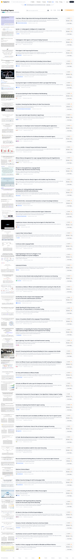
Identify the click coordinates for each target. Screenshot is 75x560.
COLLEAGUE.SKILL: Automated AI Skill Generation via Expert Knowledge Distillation (37, 201)
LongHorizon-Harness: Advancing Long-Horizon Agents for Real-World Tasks (35, 222)
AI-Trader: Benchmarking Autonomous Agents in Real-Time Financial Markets (35, 437)
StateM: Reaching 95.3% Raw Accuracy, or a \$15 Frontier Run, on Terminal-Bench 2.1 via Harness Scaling (30, 308)
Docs (57, 1)
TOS (13, 557)
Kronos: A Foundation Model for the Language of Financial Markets (33, 319)
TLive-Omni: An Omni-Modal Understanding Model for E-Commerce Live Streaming (37, 276)
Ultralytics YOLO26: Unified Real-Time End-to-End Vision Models (32, 523)
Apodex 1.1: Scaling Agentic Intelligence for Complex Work (30, 29)
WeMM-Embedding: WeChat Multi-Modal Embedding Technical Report (33, 61)
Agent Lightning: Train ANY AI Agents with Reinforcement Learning (33, 340)
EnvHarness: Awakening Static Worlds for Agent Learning (30, 405)
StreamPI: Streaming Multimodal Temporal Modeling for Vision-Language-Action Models (38, 351)
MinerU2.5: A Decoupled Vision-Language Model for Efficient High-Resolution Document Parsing (28, 168)
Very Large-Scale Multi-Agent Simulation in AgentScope (30, 115)
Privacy (19, 557)
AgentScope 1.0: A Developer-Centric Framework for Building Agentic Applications (36, 125)
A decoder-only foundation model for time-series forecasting (31, 448)
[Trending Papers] (61, 10)
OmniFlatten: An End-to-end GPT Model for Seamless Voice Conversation (34, 534)
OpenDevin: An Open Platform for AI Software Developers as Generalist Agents (35, 136)
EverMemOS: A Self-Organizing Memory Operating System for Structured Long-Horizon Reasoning (28, 501)
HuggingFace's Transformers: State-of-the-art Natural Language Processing (35, 426)
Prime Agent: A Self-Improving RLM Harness (27, 50)
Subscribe (48, 4)
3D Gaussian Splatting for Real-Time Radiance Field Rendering (31, 93)
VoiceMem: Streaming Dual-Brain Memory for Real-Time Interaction (33, 104)
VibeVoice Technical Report (22, 469)
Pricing (60, 1)
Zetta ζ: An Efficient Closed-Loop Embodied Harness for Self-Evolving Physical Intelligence (39, 362)
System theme (5, 557)
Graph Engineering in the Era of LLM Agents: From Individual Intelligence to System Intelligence (28, 254)
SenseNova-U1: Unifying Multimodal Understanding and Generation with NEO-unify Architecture (29, 190)
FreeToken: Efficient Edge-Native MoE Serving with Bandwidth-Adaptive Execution (37, 18)
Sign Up (71, 1)
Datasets (39, 1)
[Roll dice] (48, 10)
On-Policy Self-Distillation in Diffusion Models (27, 372)
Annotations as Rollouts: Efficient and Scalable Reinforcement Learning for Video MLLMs (38, 287)
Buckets (50, 1)
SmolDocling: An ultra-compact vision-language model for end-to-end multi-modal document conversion (29, 297)
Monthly (58, 10)
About (26, 557)
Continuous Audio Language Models (25, 244)
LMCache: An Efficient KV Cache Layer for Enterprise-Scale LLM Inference (34, 383)
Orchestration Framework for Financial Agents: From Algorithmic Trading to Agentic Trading (39, 394)
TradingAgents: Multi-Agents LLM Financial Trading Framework (32, 40)
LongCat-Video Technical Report (24, 233)
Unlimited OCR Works (21, 265)
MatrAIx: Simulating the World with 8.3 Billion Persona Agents (31, 491)
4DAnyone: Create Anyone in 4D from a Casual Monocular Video (32, 72)
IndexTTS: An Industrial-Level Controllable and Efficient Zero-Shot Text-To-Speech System (38, 415)
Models (33, 1)
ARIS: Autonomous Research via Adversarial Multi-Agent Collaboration (33, 211)
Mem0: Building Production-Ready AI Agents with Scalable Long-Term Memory (35, 179)
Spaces (44, 1)
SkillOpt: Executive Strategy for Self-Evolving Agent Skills (30, 480)
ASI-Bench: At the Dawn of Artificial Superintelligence (29, 512)
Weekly (54, 10)
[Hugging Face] (39, 558)
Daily (51, 10)
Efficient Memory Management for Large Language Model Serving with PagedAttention (38, 158)
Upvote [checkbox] (69, 18)
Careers (33, 557)
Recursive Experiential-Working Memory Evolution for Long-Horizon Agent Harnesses (37, 458)
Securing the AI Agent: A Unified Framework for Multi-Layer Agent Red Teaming (36, 82)
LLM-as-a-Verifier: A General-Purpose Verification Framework (31, 147)
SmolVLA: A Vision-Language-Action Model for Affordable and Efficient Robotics (36, 544)
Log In (67, 1)
